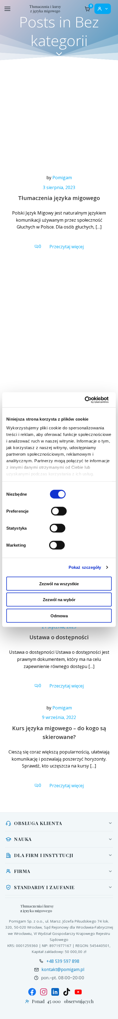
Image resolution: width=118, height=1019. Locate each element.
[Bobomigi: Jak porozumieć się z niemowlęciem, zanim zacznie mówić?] (59, 338)
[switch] (59, 510)
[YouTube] (78, 992)
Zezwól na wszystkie (59, 583)
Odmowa (59, 615)
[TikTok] (67, 992)
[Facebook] (32, 992)
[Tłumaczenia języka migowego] (59, 119)
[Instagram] (43, 992)
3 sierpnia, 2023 (59, 187)
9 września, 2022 (59, 717)
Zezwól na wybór (59, 599)
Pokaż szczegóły (85, 567)
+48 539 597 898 (62, 961)
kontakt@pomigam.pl (62, 969)
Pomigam (62, 178)
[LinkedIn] (55, 992)
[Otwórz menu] (7, 9)
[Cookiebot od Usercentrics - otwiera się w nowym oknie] (85, 399)
